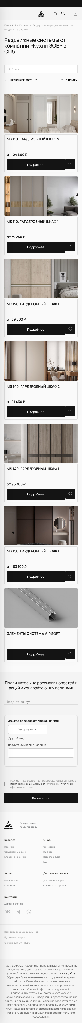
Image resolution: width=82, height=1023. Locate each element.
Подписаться (41, 798)
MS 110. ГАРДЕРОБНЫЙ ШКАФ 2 (33, 139)
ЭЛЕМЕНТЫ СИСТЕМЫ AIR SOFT (33, 633)
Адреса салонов (13, 903)
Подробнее (35, 164)
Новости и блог (51, 856)
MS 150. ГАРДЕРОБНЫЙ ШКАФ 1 (33, 551)
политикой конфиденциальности (28, 783)
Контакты (9, 885)
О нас (47, 840)
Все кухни (9, 846)
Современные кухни (15, 851)
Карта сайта (67, 973)
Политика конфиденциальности (21, 932)
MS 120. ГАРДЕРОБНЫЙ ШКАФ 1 (33, 304)
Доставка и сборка (53, 880)
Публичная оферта (14, 937)
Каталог (9, 840)
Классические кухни (15, 856)
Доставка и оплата (55, 873)
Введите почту (18, 701)
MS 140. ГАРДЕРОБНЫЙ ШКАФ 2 (33, 386)
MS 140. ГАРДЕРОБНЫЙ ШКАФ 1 (33, 468)
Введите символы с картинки (27, 745)
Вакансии (48, 851)
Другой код (16, 738)
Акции (8, 873)
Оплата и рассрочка (54, 885)
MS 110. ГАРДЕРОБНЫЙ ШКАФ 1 (33, 221)
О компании (49, 846)
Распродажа (11, 880)
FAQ (45, 861)
